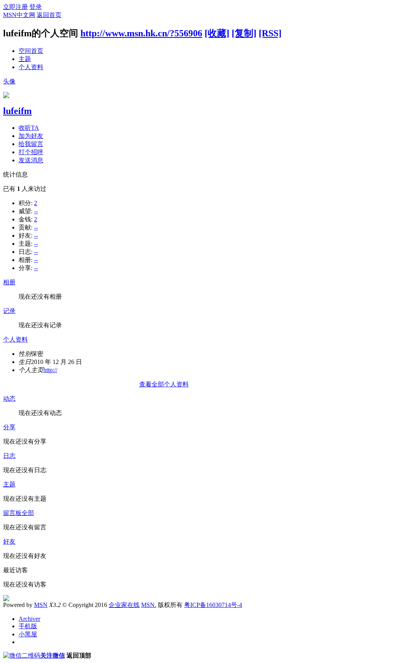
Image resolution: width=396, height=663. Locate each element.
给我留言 (31, 144)
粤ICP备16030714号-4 (213, 605)
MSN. (148, 605)
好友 (9, 541)
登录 (35, 6)
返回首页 (49, 15)
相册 (9, 282)
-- (36, 211)
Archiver (29, 618)
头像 (9, 81)
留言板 (12, 513)
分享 (9, 427)
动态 (9, 398)
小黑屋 (28, 634)
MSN (41, 605)
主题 (25, 59)
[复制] (244, 33)
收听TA (29, 127)
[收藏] (217, 33)
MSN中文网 (19, 15)
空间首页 (31, 51)
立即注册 (15, 6)
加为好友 (31, 136)
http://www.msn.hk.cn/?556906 (141, 33)
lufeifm (17, 111)
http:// (50, 370)
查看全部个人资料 (164, 384)
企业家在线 (124, 605)
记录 (9, 311)
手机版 (28, 626)
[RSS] (270, 33)
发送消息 (31, 160)
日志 (9, 455)
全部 (28, 513)
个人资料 (31, 67)
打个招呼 (31, 152)
